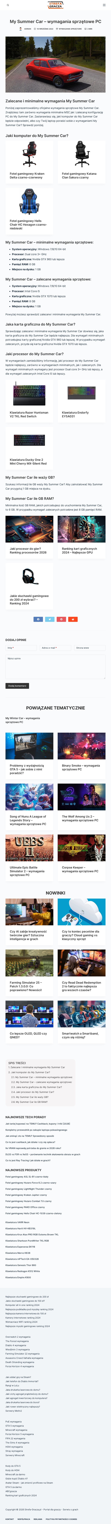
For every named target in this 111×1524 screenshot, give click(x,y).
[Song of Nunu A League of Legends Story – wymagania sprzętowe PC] (29, 797)
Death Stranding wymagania (19, 1362)
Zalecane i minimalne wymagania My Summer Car (38, 1067)
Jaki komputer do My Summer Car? (30, 1072)
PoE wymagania (13, 1421)
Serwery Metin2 (13, 1410)
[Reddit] (73, 619)
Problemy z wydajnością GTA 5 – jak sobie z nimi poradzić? (27, 769)
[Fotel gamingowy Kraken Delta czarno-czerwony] (29, 154)
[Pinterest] (61, 619)
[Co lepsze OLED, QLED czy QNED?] (29, 1014)
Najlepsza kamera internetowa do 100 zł (25, 1313)
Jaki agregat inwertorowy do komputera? (26, 1398)
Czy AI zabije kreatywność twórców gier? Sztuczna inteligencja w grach (28, 935)
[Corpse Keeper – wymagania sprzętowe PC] (82, 848)
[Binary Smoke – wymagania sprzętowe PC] (82, 746)
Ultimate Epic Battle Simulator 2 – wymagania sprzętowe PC (27, 871)
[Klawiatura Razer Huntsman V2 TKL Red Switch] (29, 393)
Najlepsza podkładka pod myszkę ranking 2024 (29, 1309)
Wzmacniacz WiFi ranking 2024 (21, 1322)
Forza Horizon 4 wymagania (19, 1366)
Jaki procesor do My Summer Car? (35, 1092)
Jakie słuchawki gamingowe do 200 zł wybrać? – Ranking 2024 (29, 599)
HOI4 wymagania (14, 1446)
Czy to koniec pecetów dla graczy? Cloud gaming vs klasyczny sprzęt (80, 935)
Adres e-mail (49, 647)
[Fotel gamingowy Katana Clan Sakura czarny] (82, 154)
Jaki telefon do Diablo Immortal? (21, 1381)
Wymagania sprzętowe (70, 29)
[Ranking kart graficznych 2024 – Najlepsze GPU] (82, 529)
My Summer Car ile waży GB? (32, 1097)
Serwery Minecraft (14, 1455)
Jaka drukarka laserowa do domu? (22, 1389)
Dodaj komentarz (17, 685)
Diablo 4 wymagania (15, 1345)
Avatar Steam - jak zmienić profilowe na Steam (29, 1482)
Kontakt (9, 1519)
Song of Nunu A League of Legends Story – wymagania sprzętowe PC (28, 820)
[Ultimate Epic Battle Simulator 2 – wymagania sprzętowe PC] (29, 848)
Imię (11, 647)
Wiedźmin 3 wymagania (17, 1349)
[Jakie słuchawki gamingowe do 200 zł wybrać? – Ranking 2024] (29, 576)
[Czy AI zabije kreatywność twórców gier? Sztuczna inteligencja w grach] (29, 912)
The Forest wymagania (17, 1341)
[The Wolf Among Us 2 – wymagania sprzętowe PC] (82, 797)
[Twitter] (49, 619)
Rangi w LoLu (12, 1385)
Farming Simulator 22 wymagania (22, 1353)
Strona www (82, 647)
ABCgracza (11, 1491)
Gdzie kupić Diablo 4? (16, 1478)
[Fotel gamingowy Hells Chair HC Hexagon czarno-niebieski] (29, 201)
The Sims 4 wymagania (17, 1442)
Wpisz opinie (14, 658)
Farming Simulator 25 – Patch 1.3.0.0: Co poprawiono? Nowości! (26, 986)
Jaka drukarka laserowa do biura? (22, 1402)
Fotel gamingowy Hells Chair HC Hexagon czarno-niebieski (28, 224)
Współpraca (23, 1519)
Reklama (38, 1519)
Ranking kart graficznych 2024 (21, 1495)
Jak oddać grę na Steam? (18, 1377)
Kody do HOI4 (12, 1470)
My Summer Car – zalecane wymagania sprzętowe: (44, 1082)
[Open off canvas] (104, 5)
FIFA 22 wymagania (15, 1438)
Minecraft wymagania (16, 1430)
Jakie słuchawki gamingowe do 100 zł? (25, 1301)
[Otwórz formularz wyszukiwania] (8, 5)
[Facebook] (38, 619)
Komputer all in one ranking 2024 (22, 1305)
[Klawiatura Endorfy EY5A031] (82, 393)
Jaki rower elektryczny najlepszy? (22, 1406)
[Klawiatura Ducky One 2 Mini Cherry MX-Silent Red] (29, 440)
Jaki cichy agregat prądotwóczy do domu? (26, 1394)
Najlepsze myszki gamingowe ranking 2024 (27, 1326)
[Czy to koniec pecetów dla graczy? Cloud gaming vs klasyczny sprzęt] (82, 912)
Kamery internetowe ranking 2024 (22, 1317)
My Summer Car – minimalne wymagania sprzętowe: (44, 1077)
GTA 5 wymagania (14, 1425)
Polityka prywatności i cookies (61, 1519)
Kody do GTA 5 (13, 1466)
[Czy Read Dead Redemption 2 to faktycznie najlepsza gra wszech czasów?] (82, 963)
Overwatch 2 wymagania (17, 1336)
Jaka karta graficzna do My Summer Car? (39, 1087)
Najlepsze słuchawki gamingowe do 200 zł (27, 1296)
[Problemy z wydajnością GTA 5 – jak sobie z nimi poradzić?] (29, 746)
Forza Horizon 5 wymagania (19, 1434)
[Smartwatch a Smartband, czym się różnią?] (82, 1014)
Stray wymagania (14, 1451)
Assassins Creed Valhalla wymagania (24, 1358)
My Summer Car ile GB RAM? (32, 1101)
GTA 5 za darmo (13, 1487)
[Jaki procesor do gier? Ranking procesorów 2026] (29, 529)
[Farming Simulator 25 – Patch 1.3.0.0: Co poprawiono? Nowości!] (29, 963)
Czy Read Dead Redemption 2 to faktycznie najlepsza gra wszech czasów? (81, 986)
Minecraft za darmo (15, 1474)
